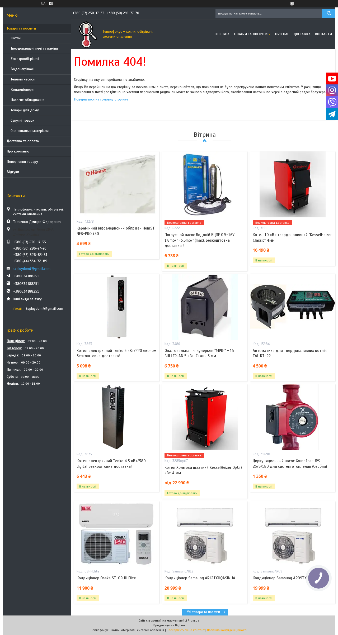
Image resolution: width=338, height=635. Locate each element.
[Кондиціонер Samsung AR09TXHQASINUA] (292, 534)
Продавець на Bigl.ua (169, 625)
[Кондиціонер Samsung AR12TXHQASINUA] (204, 534)
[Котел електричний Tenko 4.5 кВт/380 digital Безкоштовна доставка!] (116, 417)
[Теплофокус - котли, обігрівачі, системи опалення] (86, 34)
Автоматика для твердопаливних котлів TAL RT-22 (290, 353)
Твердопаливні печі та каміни (34, 48)
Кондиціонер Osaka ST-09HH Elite (106, 578)
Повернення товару (22, 161)
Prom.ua (193, 620)
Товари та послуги (21, 28)
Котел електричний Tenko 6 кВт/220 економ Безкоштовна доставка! (116, 353)
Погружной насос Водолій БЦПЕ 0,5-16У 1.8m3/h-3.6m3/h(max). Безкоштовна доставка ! (199, 240)
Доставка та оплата (23, 141)
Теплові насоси (23, 79)
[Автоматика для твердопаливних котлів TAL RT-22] (292, 307)
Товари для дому (25, 110)
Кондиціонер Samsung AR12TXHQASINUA (200, 578)
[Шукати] (328, 13)
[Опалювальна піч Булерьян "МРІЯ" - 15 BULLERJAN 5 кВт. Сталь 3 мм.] (204, 307)
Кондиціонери (22, 89)
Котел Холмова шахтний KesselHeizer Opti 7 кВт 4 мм (203, 470)
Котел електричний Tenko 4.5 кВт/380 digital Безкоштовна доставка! (111, 464)
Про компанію (18, 151)
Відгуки (13, 172)
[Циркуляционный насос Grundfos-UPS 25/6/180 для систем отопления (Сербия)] (292, 417)
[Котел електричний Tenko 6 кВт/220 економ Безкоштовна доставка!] (116, 307)
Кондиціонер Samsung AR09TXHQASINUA (288, 578)
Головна (221, 34)
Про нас (282, 34)
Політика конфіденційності (227, 630)
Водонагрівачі (22, 69)
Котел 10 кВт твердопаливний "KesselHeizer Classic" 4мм (292, 237)
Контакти (323, 34)
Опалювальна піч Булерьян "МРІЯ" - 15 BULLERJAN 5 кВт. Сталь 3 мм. (199, 353)
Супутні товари (22, 120)
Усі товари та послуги (203, 612)
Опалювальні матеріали (30, 130)
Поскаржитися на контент (186, 630)
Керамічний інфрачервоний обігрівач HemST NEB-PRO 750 (116, 231)
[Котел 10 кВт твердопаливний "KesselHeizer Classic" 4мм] (292, 184)
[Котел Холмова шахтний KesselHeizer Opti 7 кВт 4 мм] (204, 417)
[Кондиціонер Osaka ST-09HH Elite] (116, 534)
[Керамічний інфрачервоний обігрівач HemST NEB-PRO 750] (116, 184)
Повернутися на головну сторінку (101, 99)
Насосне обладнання (27, 100)
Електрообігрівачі (25, 58)
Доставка (302, 34)
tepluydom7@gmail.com (31, 268)
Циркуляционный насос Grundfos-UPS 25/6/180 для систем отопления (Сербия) (290, 464)
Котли (16, 38)
